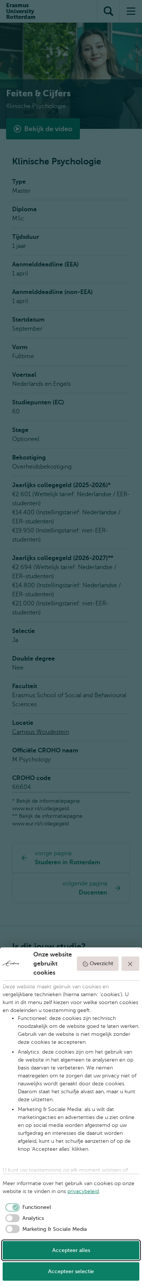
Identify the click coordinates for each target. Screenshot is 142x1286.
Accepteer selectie (71, 1271)
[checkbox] (27, 1207)
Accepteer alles (71, 1250)
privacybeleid (83, 1191)
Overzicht (101, 963)
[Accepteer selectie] (131, 963)
